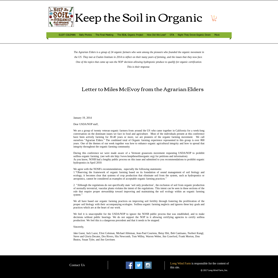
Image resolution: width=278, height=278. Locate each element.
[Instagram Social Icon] (148, 265)
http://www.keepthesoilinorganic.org (134, 156)
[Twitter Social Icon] (138, 265)
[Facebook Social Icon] (129, 265)
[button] (214, 18)
